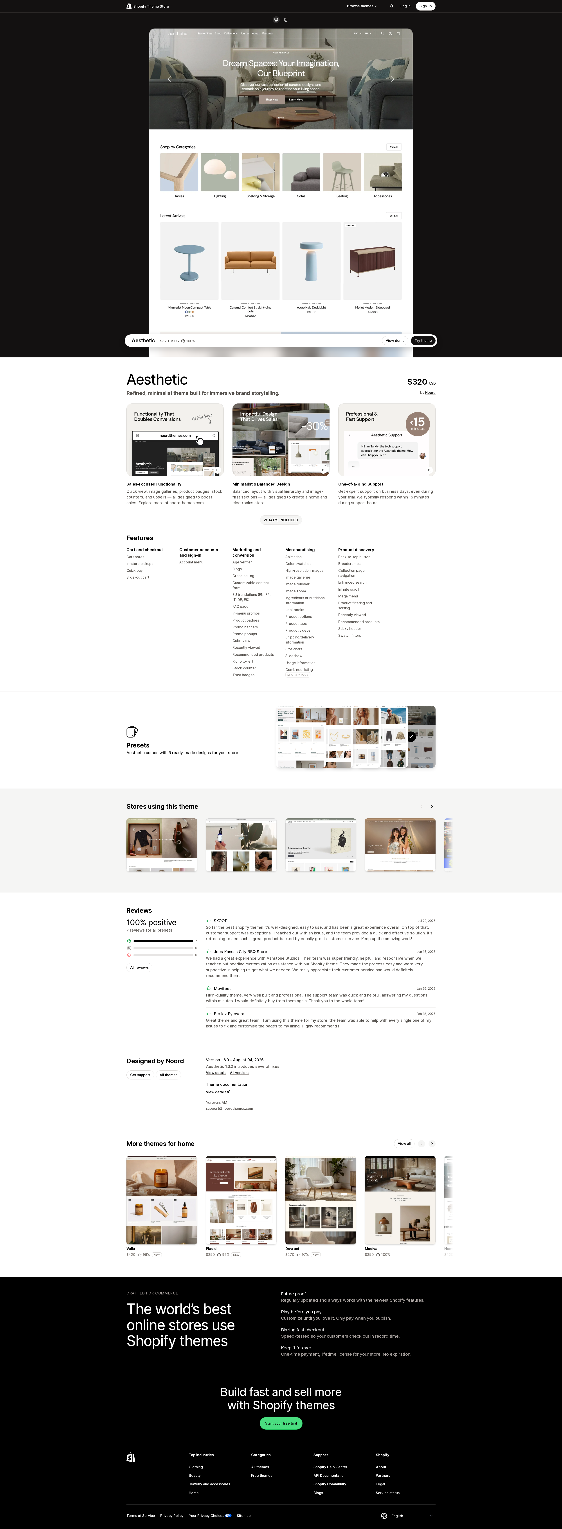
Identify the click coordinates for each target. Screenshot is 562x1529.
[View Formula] (356, 737)
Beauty (195, 1475)
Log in (405, 6)
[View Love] (328, 737)
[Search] (391, 6)
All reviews (139, 967)
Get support (140, 1075)
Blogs (318, 1493)
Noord (430, 392)
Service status (388, 1493)
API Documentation (329, 1475)
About (381, 1467)
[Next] (432, 806)
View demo (395, 340)
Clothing (196, 1467)
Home (194, 1493)
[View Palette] (301, 737)
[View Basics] (383, 737)
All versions (239, 1072)
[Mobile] (285, 19)
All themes (168, 1075)
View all (404, 1143)
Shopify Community (329, 1484)
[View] (161, 845)
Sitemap (244, 1515)
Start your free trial (281, 1423)
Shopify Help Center (330, 1467)
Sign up (426, 6)
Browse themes (360, 6)
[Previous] (421, 806)
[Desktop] (276, 19)
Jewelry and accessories (209, 1484)
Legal (380, 1484)
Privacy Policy (172, 1515)
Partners (383, 1475)
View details (216, 1072)
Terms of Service (140, 1515)
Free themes (261, 1475)
